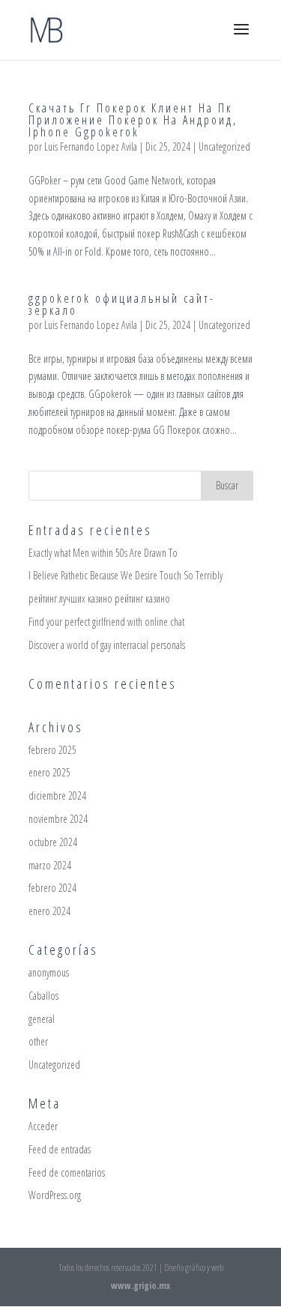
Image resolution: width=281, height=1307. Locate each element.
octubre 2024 (52, 842)
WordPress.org (54, 1195)
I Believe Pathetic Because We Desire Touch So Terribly (125, 575)
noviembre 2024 (58, 819)
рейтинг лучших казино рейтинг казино (99, 598)
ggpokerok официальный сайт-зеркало (121, 304)
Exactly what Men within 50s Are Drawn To (103, 553)
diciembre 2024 (57, 795)
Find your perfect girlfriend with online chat (106, 622)
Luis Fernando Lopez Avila (90, 146)
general (41, 1019)
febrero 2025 (52, 750)
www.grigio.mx (140, 1285)
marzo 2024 (49, 865)
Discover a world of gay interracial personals (106, 645)
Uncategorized (224, 146)
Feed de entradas (59, 1149)
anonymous (48, 972)
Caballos (43, 995)
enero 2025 (49, 772)
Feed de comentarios (66, 1172)
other (38, 1041)
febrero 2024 (52, 888)
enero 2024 (49, 911)
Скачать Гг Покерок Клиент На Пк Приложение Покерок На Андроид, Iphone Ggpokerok (133, 120)
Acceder (43, 1126)
